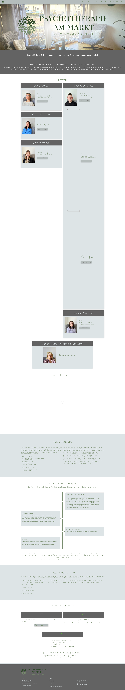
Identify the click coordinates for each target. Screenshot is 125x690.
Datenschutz (82, 684)
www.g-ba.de (68, 560)
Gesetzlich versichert (28, 585)
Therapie (91, 2)
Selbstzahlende (27, 593)
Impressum (81, 681)
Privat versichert (27, 587)
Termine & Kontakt (116, 2)
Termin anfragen (42, 101)
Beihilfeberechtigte (28, 590)
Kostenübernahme (102, 2)
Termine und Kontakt (55, 686)
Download (82, 560)
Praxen (84, 2)
